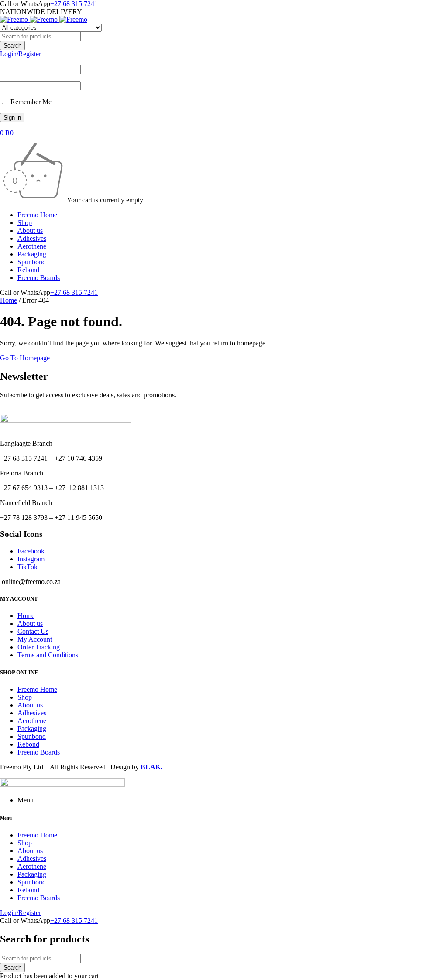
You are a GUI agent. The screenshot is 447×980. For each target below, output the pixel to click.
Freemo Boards (38, 752)
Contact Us (32, 631)
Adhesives (31, 713)
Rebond (28, 744)
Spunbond (31, 736)
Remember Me (30, 102)
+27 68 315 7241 (74, 3)
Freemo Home (37, 689)
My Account (34, 639)
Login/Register (20, 54)
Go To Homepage (25, 358)
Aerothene (31, 720)
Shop (24, 697)
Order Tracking (38, 647)
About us (30, 623)
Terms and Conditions (47, 655)
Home (8, 300)
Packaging (31, 728)
